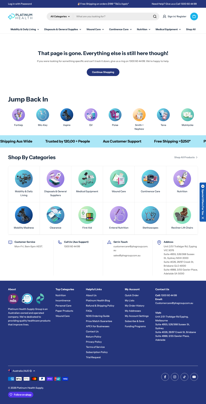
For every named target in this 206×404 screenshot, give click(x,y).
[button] (203, 202)
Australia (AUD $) (22, 370)
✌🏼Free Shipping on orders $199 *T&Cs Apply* (103, 3)
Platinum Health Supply (30, 387)
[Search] (155, 16)
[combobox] (103, 16)
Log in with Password (20, 3)
